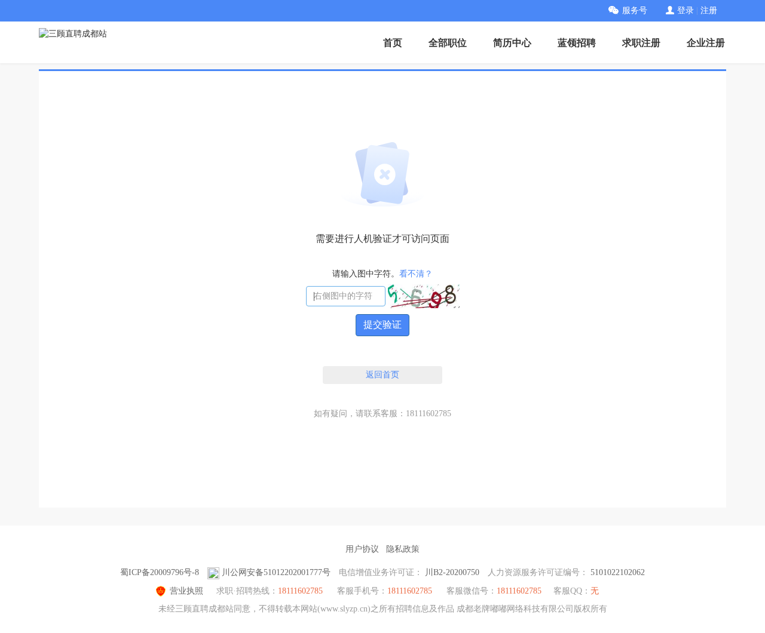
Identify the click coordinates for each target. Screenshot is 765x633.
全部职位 (448, 43)
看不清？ (416, 273)
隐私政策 (403, 549)
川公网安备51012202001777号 (276, 572)
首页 (392, 43)
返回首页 (382, 374)
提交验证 (382, 324)
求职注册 (641, 43)
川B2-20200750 (452, 572)
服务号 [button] (634, 10)
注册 (708, 10)
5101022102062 (617, 572)
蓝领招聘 (577, 43)
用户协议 (362, 549)
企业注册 (706, 43)
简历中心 (512, 43)
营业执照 (186, 590)
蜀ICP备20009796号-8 (159, 572)
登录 (685, 10)
